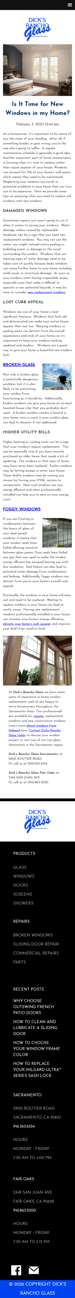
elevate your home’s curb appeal (26, 624)
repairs (39, 716)
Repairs (21, 922)
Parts (19, 962)
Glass (19, 868)
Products (24, 854)
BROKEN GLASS (19, 365)
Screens (22, 895)
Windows (23, 877)
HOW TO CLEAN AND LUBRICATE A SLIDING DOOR (35, 1028)
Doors (20, 886)
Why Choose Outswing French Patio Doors (33, 1007)
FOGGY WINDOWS (22, 509)
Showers (23, 904)
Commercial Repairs (36, 953)
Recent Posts (28, 990)
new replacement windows (46, 292)
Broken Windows (33, 935)
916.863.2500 (24, 1211)
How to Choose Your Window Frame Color (36, 1049)
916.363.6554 (24, 1127)
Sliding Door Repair (36, 944)
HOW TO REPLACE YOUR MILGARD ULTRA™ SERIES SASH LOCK (37, 1070)
